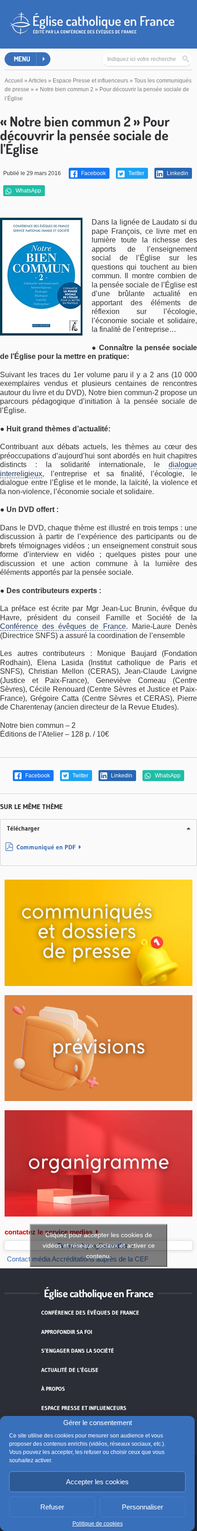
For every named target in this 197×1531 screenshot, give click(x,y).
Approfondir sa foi (66, 1331)
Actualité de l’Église (69, 1369)
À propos (53, 1388)
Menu (22, 59)
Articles (37, 80)
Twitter (135, 173)
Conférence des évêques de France (63, 626)
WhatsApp (27, 190)
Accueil (14, 80)
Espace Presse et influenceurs (90, 80)
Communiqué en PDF (46, 847)
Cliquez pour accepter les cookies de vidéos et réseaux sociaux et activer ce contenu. (99, 1245)
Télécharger (23, 828)
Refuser (52, 1507)
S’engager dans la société (77, 1350)
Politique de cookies (97, 1523)
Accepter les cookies (97, 1482)
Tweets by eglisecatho (99, 1245)
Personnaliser (142, 1507)
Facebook (93, 173)
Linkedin (176, 173)
